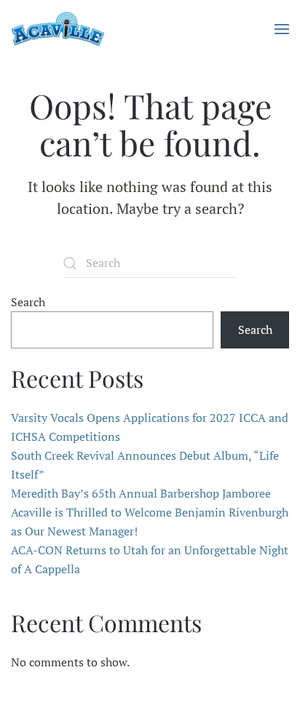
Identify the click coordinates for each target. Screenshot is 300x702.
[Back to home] (58, 29)
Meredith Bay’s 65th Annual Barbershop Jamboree (141, 493)
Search (28, 302)
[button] (282, 29)
